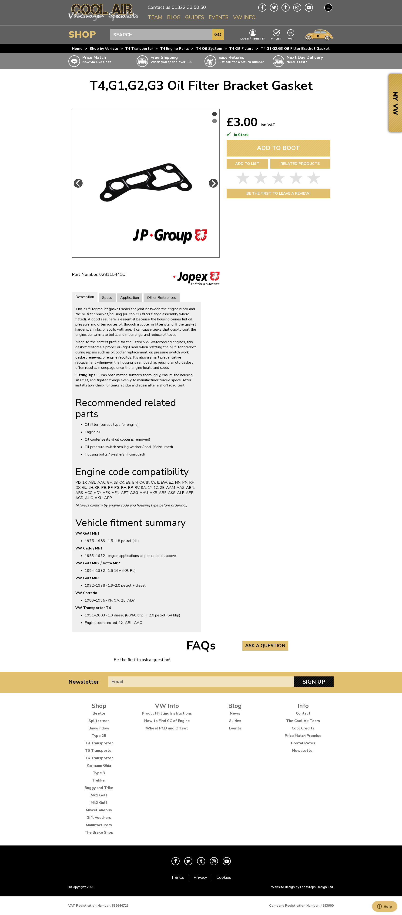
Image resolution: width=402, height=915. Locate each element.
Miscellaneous (99, 810)
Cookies (224, 877)
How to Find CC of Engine (167, 720)
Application (129, 297)
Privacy (200, 877)
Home (77, 48)
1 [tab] (214, 114)
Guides (194, 17)
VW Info (244, 17)
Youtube (309, 7)
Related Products (300, 163)
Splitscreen (99, 720)
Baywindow (98, 728)
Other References (161, 297)
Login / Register (252, 38)
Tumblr (285, 7)
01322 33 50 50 (189, 7)
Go (217, 34)
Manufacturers (99, 825)
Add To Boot (278, 148)
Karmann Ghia (99, 765)
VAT (291, 38)
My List (276, 38)
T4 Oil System (209, 48)
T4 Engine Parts (174, 48)
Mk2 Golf (99, 802)
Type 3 (99, 772)
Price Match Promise (303, 735)
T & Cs (177, 877)
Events (218, 17)
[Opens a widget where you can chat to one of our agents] (384, 907)
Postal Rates (303, 743)
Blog (174, 17)
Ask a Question (265, 645)
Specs (107, 297)
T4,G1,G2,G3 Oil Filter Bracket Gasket (295, 48)
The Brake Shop (98, 832)
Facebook (262, 7)
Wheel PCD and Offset (167, 728)
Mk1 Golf (99, 795)
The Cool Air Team (303, 720)
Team (155, 17)
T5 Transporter (99, 750)
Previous (78, 183)
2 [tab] (214, 121)
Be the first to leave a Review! (278, 193)
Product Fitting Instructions (167, 713)
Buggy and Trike (98, 787)
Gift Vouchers (99, 817)
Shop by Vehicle (104, 48)
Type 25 (99, 735)
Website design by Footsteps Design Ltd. (302, 887)
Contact (303, 713)
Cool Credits (303, 728)
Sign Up (313, 681)
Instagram (297, 7)
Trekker (99, 780)
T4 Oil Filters (241, 48)
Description (84, 296)
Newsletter (83, 681)
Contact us (159, 7)
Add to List (247, 163)
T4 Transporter (139, 48)
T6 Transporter (99, 758)
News (235, 713)
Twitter (274, 7)
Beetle (99, 713)
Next (213, 183)
